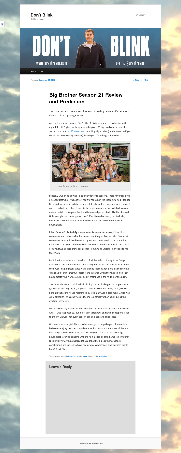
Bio (42, 71)
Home (33, 71)
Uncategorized (74, 356)
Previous (137, 80)
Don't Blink (42, 15)
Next (147, 80)
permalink (103, 356)
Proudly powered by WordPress (90, 443)
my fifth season (75, 131)
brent (85, 356)
